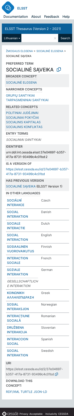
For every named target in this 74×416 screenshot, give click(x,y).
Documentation (15, 16)
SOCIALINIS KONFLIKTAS (24, 127)
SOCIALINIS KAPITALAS (23, 122)
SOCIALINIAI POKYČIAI (22, 118)
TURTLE (26, 392)
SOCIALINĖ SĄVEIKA (21, 186)
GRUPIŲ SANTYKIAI (20, 95)
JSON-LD (40, 392)
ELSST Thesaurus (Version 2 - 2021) (33, 29)
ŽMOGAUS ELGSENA (19, 51)
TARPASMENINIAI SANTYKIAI (27, 100)
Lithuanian (11, 38)
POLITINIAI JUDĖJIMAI (22, 113)
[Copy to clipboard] (59, 69)
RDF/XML (13, 392)
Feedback (51, 16)
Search (65, 38)
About (36, 16)
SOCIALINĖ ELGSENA (49, 51)
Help (66, 16)
